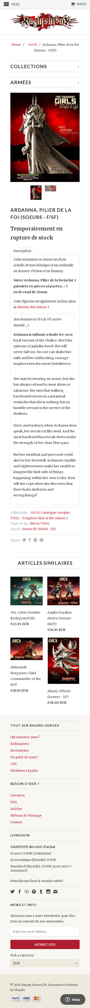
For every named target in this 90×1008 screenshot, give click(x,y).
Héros (34, 524)
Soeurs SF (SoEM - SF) (39, 529)
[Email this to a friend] (41, 540)
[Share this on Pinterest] (34, 540)
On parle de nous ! (24, 757)
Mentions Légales (24, 771)
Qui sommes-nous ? (25, 737)
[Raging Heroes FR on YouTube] (27, 891)
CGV (13, 764)
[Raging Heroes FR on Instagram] (48, 891)
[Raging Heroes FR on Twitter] (12, 891)
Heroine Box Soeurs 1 (33, 307)
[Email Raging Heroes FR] (55, 891)
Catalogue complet (55, 513)
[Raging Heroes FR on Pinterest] (34, 891)
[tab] (22, 251)
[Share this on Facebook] (29, 540)
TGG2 (45, 524)
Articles (16, 809)
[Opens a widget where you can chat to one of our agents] (72, 1000)
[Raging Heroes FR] (45, 22)
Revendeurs (19, 751)
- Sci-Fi (31, 45)
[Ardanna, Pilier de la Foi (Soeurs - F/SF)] (45, 137)
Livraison (17, 795)
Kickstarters (19, 744)
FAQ (13, 802)
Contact (16, 822)
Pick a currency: (22, 955)
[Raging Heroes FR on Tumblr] (41, 891)
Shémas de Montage (26, 815)
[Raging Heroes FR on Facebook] (20, 891)
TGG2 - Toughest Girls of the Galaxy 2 (39, 518)
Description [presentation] (22, 251)
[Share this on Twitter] (23, 540)
